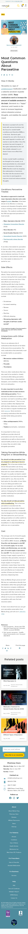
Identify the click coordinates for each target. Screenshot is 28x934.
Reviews (14, 817)
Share (7, 645)
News (14, 823)
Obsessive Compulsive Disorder (14, 224)
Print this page (20, 645)
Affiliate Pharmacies (14, 820)
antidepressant (6, 89)
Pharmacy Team (14, 814)
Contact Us (14, 898)
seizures (7, 411)
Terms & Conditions (14, 888)
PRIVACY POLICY (14, 891)
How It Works (14, 843)
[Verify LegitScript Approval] (14, 922)
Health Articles (14, 846)
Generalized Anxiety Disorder (13, 236)
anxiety (9, 201)
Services (14, 875)
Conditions (14, 840)
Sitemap (14, 826)
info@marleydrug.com (15, 778)
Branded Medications (14, 865)
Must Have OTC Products (14, 852)
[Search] (18, 6)
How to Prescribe (14, 862)
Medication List (14, 849)
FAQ (14, 885)
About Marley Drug (14, 811)
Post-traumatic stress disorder (13, 239)
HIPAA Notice (14, 895)
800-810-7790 (19, 1)
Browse (14, 836)
